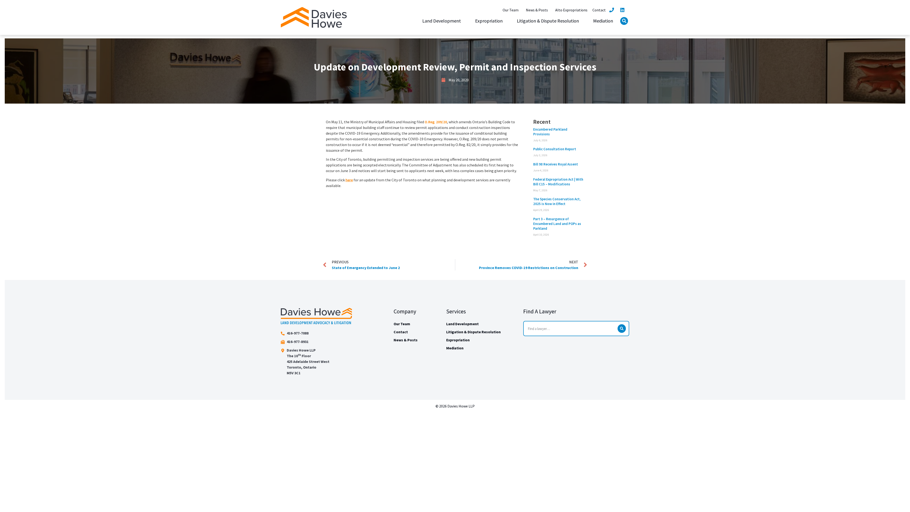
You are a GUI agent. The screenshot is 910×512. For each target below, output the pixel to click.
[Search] (622, 328)
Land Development (441, 21)
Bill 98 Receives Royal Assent (555, 164)
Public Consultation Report (554, 149)
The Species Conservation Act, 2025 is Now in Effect (557, 201)
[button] (624, 21)
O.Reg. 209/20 (436, 121)
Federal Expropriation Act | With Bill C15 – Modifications (558, 181)
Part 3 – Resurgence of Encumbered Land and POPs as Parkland (557, 224)
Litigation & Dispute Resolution (548, 21)
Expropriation (489, 21)
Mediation (603, 21)
